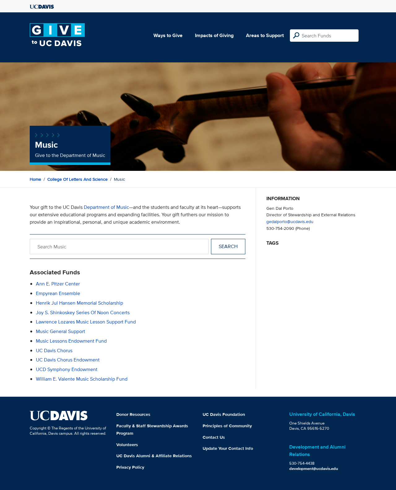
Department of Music (106, 207)
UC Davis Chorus (54, 350)
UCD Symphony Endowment (66, 369)
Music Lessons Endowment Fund (71, 340)
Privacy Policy (130, 467)
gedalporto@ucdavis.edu (289, 221)
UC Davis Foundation (224, 414)
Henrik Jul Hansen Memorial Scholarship (79, 302)
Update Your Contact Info (228, 448)
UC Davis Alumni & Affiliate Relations (154, 456)
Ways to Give (168, 35)
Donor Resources (133, 414)
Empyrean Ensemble (58, 293)
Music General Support (60, 331)
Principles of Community (227, 426)
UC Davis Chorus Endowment (68, 359)
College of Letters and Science (77, 179)
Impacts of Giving (214, 35)
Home (35, 179)
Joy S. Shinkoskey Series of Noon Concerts (83, 312)
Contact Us (214, 437)
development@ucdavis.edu (313, 468)
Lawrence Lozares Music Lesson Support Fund (86, 321)
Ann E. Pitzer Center (58, 283)
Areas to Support (265, 35)
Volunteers (127, 444)
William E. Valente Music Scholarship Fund (81, 378)
